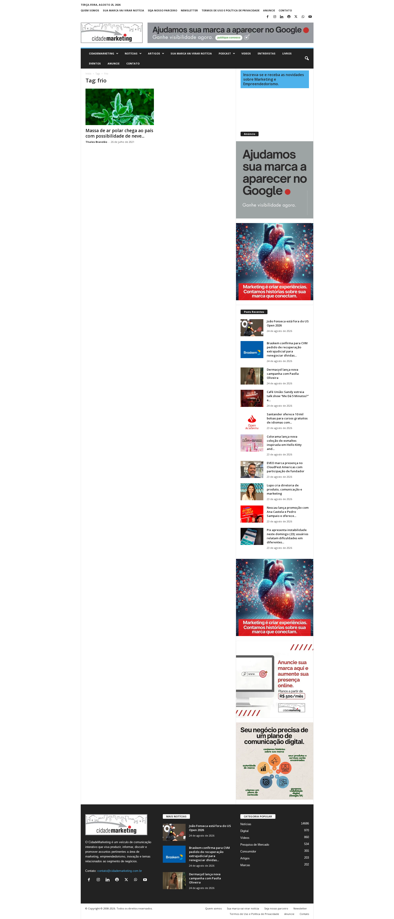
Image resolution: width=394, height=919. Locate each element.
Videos (246, 53)
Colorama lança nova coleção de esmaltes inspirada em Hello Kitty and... (284, 442)
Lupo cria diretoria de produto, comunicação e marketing (284, 489)
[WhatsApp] (303, 17)
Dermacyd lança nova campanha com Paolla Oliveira (283, 373)
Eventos (95, 63)
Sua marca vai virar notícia (123, 10)
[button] (307, 59)
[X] (296, 17)
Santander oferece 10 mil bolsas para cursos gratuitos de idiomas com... (287, 418)
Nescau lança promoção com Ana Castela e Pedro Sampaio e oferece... (287, 512)
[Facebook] (267, 17)
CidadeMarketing (101, 53)
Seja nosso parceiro (162, 10)
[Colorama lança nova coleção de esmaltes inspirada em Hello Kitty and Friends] (252, 443)
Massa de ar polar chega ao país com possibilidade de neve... (119, 133)
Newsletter (189, 10)
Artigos (154, 53)
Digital (244, 831)
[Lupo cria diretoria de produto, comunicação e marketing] (252, 491)
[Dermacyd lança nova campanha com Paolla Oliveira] (252, 376)
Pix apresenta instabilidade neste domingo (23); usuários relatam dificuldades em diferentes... (287, 536)
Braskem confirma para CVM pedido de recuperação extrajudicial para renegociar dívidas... (287, 349)
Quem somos (90, 10)
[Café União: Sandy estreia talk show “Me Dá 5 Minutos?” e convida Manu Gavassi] (252, 398)
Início (88, 73)
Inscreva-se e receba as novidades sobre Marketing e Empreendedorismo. (273, 79)
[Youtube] (310, 17)
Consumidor (248, 851)
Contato (285, 10)
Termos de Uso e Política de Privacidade (230, 10)
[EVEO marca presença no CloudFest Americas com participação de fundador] (252, 469)
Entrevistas (266, 53)
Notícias (131, 53)
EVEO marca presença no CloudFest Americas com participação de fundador (285, 467)
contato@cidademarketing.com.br (119, 871)
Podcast (225, 53)
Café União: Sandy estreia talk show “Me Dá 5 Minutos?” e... (288, 396)
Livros (287, 53)
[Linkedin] (282, 17)
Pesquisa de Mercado (254, 844)
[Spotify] (289, 17)
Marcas (245, 865)
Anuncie (269, 10)
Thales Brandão (96, 142)
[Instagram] (274, 17)
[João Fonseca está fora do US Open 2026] (252, 327)
